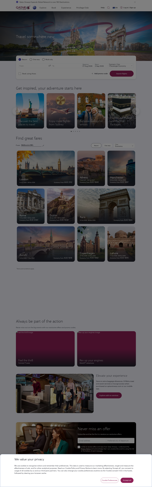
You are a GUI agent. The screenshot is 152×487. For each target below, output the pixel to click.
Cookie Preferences (109, 480)
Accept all (127, 480)
